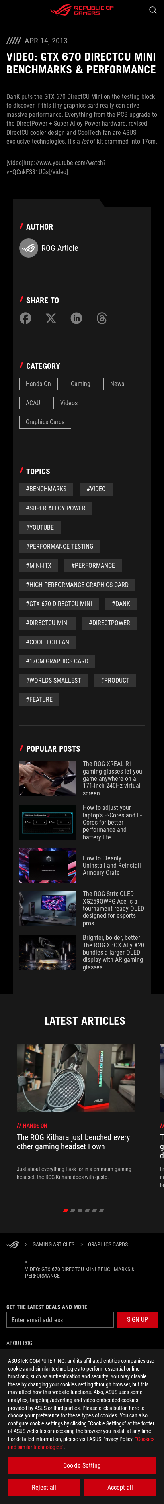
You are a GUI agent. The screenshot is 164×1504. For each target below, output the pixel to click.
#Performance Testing (59, 546)
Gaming (80, 384)
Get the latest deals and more (46, 1307)
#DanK (121, 604)
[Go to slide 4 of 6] (87, 1210)
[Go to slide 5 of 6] (94, 1210)
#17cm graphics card (57, 661)
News (117, 384)
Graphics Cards (45, 422)
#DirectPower (109, 623)
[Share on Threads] (102, 318)
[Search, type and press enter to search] (153, 10)
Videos (69, 403)
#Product (115, 680)
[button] (11, 10)
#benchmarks (46, 489)
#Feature (39, 699)
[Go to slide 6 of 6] (101, 1210)
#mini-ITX (38, 565)
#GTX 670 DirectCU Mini (59, 604)
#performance (93, 565)
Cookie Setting (82, 1465)
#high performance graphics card (77, 585)
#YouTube (40, 527)
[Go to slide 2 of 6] (73, 1210)
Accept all (120, 1487)
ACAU (33, 403)
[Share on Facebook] (25, 318)
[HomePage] (12, 1245)
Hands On (38, 384)
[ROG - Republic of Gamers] (82, 10)
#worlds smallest (53, 680)
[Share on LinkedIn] (76, 318)
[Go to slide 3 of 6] (80, 1210)
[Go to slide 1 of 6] (65, 1210)
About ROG (19, 1343)
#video (96, 489)
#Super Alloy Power (56, 508)
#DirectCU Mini (47, 623)
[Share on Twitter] (51, 318)
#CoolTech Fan (47, 642)
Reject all (44, 1487)
